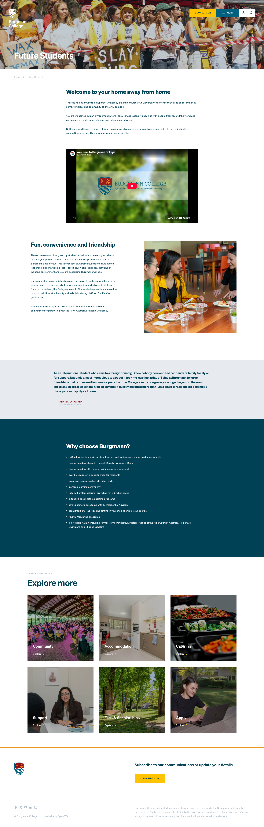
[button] (243, 13)
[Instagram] (35, 807)
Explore (37, 653)
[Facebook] (15, 807)
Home (17, 77)
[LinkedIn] (30, 807)
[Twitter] (20, 807)
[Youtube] (25, 807)
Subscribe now (149, 778)
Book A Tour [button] (203, 12)
